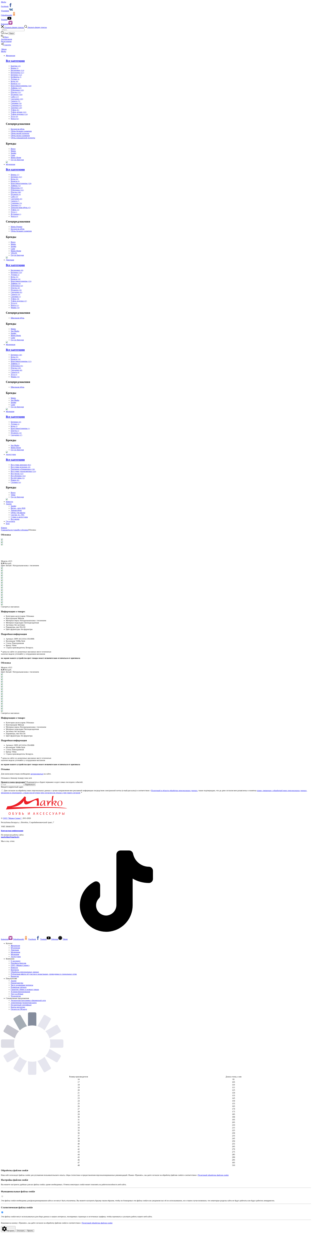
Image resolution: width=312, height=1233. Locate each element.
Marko (13, 151)
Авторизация (6, 39)
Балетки (16, 66)
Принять (30, 1231)
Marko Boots (16, 335)
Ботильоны (17, 72)
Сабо (15, 97)
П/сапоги (16, 94)
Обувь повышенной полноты (23, 138)
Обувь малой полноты (20, 133)
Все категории (15, 60)
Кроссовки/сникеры (21, 86)
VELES (14, 253)
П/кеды (16, 92)
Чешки (15, 308)
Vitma (13, 495)
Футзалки (16, 214)
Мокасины (17, 188)
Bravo (13, 149)
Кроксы (15, 83)
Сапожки (16, 103)
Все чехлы (17, 474)
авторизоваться (37, 774)
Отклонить (21, 1231)
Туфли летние (18, 112)
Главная (4, 530)
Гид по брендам (17, 160)
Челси (15, 119)
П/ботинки (17, 90)
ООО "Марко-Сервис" (12, 818)
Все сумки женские (21, 465)
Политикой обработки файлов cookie (213, 1175)
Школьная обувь (17, 318)
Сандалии (17, 99)
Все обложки (18, 476)
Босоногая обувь (17, 129)
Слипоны (16, 105)
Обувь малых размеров (20, 136)
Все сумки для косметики (23, 471)
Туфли (15, 110)
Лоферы (16, 88)
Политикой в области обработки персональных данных (174, 791)
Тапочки (16, 108)
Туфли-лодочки (19, 114)
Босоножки (17, 70)
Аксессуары (13, 530)
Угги (14, 116)
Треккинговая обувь (21, 207)
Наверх (4, 528)
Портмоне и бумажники (23, 469)
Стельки (16, 482)
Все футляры (18, 478)
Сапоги (15, 101)
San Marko (15, 331)
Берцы (14, 68)
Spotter (13, 153)
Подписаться (30, 784)
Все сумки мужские (20, 467)
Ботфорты (16, 77)
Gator (13, 155)
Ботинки (16, 75)
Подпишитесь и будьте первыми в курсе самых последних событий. (42, 782)
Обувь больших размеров (21, 131)
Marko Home (16, 157)
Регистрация (6, 41)
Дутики (15, 79)
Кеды (14, 81)
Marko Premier (16, 227)
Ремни (15, 480)
